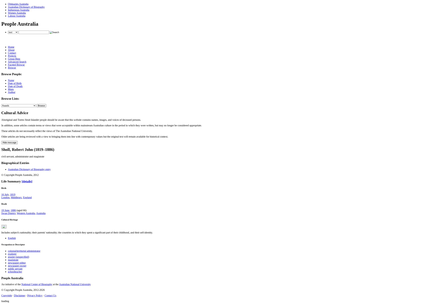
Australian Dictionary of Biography (26, 7)
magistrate (13, 259)
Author (11, 92)
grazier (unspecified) (18, 256)
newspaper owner (17, 265)
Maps (11, 89)
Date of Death (15, 86)
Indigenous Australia (18, 10)
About (11, 50)
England (27, 197)
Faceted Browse (16, 64)
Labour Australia (16, 15)
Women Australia (17, 13)
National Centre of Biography (36, 284)
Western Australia (26, 213)
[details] (27, 181)
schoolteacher (15, 271)
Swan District (8, 213)
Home (11, 47)
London (5, 197)
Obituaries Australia (18, 4)
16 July (5, 194)
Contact (12, 52)
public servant (15, 268)
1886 (13, 210)
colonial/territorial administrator (24, 251)
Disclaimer (19, 295)
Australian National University (75, 284)
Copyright (6, 295)
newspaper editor (17, 262)
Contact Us (50, 295)
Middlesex (16, 197)
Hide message (9, 142)
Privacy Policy (34, 295)
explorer (12, 254)
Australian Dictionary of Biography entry (29, 169)
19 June (5, 210)
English (12, 238)
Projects (12, 55)
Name (11, 80)
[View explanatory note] (4, 226)
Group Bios (14, 58)
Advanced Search (17, 61)
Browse (12, 67)
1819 (12, 194)
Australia (41, 213)
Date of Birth (15, 83)
